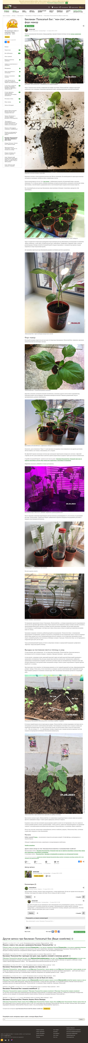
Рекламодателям (70, 1037)
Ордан (36, 837)
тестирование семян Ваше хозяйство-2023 (72, 857)
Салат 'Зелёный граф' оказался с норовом (10, 165)
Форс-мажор (12, 101)
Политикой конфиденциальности (55, 3)
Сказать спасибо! (38, 876)
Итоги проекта (8, 56)
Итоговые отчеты (12, 98)
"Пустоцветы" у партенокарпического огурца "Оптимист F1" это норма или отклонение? (11, 123)
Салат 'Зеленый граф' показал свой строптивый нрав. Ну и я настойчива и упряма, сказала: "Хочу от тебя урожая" (11, 159)
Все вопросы (56, 1033)
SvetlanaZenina (32, 887)
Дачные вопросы (40, 1035)
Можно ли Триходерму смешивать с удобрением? (11, 128)
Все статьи (55, 1035)
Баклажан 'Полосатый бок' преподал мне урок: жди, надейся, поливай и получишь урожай (35, 956)
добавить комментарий (79, 932)
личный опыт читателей (41, 857)
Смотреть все (47, 1008)
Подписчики (12, 50)
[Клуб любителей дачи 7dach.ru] (7, 6)
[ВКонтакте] (6, 42)
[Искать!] (49, 7)
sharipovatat (32, 29)
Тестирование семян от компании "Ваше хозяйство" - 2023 (12, 32)
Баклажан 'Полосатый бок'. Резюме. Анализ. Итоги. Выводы (24, 999)
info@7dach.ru (7, 1035)
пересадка (27, 858)
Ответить (28, 897)
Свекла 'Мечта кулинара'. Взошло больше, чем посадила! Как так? (11, 111)
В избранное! (31, 26)
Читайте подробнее (30, 845)
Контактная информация (71, 1033)
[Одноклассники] (8, 42)
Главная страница (40, 1029)
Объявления (12, 68)
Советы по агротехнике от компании (11, 64)
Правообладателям (70, 1035)
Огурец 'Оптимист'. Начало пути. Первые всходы (11, 144)
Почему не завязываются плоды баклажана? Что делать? (11, 133)
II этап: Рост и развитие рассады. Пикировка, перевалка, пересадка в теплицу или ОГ (12, 87)
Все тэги (55, 1037)
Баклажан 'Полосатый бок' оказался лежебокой (20, 988)
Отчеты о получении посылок (12, 76)
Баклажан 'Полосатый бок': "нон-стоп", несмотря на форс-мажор (11, 138)
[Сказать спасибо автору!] (83, 897)
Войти (82, 7)
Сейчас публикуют (40, 1031)
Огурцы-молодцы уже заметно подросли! (10, 153)
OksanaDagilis (6, 954)
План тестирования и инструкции (12, 72)
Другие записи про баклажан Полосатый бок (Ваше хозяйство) (37, 938)
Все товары (56, 1029)
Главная (6, 46)
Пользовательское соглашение (73, 1029)
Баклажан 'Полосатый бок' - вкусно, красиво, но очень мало (24, 967)
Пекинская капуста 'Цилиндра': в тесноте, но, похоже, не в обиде (11, 148)
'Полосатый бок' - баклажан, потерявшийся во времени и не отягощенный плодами (57, 854)
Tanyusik (5, 943)
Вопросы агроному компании (12, 60)
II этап (82, 857)
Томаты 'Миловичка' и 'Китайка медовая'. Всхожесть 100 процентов (11, 117)
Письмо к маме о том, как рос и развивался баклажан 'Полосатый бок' (28, 945)
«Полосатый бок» (47, 34)
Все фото (55, 1031)
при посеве (46, 181)
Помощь (38, 1037)
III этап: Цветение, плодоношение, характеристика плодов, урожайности (12, 94)
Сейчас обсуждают (9, 105)
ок (66, 3)
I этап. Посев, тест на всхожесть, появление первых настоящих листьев (12, 81)
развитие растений (35, 858)
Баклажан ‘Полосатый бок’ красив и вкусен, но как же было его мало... (28, 978)
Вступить (7, 37)
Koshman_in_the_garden (8, 986)
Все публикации (12, 53)
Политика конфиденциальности (73, 1031)
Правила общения (70, 1027)
